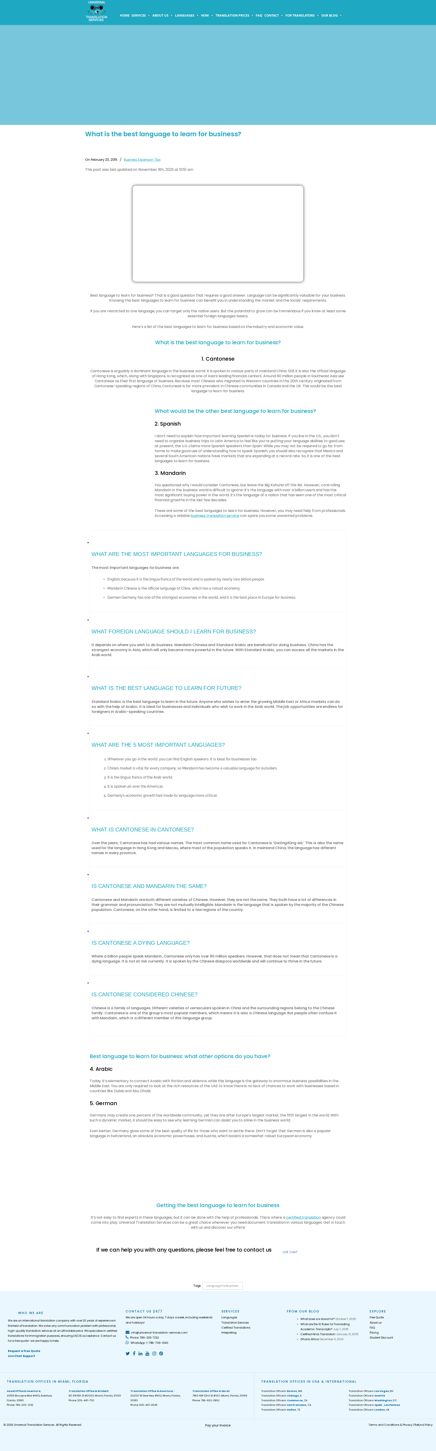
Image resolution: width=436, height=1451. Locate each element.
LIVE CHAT (290, 1252)
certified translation (303, 1217)
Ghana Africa (309, 1339)
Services (138, 15)
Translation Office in (367, 1395)
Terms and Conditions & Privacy (390, 1425)
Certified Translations (235, 1327)
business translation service (215, 515)
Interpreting (229, 1332)
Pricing (374, 1332)
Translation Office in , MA (281, 1391)
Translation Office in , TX (280, 1409)
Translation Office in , (374, 1405)
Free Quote (377, 1317)
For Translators (300, 15)
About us (160, 15)
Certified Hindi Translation (317, 1334)
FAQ (259, 15)
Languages (184, 15)
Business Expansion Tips (142, 159)
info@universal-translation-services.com (158, 1332)
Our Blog (329, 15)
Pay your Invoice (218, 1425)
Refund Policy (423, 1425)
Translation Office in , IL (281, 1395)
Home (124, 15)
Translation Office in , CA (284, 1400)
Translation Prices (232, 15)
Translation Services (235, 1323)
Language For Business (222, 1286)
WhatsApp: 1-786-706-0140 (149, 1343)
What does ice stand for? (317, 1319)
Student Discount (381, 1337)
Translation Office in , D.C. (373, 1400)
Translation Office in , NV (371, 1391)
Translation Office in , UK (369, 1409)
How (205, 15)
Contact (271, 15)
